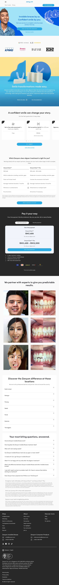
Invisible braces (6, 516)
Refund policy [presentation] (5, 572)
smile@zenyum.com (10, 537)
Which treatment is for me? (29, 202)
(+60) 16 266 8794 (9, 539)
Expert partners (27, 523)
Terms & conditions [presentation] (6, 579)
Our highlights (27, 525)
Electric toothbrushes (7, 521)
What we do (26, 516)
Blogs (46, 518)
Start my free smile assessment (29, 28)
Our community (27, 528)
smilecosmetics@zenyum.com (41, 537)
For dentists (47, 521)
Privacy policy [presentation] (5, 574)
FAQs (46, 516)
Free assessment (48, 5)
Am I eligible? (29, 144)
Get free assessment (37, 99)
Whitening (4, 518)
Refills (3, 528)
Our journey (26, 521)
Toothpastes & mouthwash (8, 523)
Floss (3, 525)
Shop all (4, 530)
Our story (26, 518)
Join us (25, 530)
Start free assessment (29, 249)
